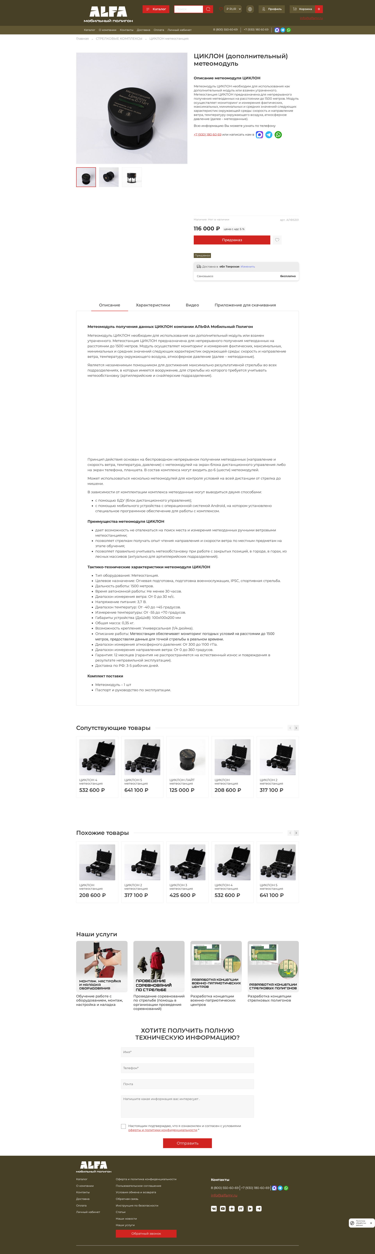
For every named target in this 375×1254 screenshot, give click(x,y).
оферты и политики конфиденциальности (162, 1130)
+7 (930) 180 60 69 (256, 29)
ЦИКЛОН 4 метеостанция (91, 781)
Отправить (187, 1143)
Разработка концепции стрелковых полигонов (269, 998)
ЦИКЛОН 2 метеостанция (271, 781)
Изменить (248, 266)
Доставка (143, 30)
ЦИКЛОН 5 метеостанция (136, 781)
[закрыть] (371, 1223)
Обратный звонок (146, 1233)
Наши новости (126, 1218)
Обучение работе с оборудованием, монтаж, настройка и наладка (99, 1000)
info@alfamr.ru (311, 18)
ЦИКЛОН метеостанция (169, 38)
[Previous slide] (82, 108)
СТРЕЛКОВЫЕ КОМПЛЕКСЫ (119, 38)
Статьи (121, 1212)
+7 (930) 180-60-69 (255, 1188)
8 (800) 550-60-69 (225, 29)
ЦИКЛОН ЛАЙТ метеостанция (182, 781)
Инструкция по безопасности (137, 1205)
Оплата (159, 30)
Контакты (126, 30)
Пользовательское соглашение (138, 1186)
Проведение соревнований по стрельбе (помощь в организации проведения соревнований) (159, 1002)
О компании (107, 30)
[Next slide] (181, 108)
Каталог (159, 9)
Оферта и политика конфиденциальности (146, 1179)
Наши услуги (125, 1225)
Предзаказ (232, 240)
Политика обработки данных (361, 1223)
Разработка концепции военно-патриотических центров (213, 1000)
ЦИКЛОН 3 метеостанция (181, 887)
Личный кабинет (180, 30)
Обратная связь (127, 1199)
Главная (82, 38)
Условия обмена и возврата (136, 1192)
